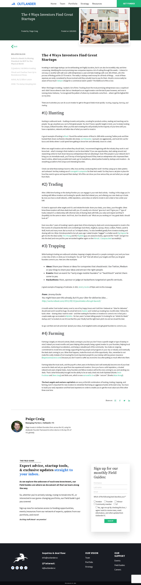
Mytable (69, 316)
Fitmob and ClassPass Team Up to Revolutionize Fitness (23, 73)
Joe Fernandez (85, 139)
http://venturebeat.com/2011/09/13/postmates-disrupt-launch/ (71, 301)
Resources (97, 3)
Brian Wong (117, 375)
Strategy (85, 3)
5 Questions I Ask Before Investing (23, 68)
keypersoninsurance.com (51, 357)
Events (117, 560)
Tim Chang (67, 236)
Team (62, 3)
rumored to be (88, 375)
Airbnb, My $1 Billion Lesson (21, 79)
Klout (66, 136)
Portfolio (72, 3)
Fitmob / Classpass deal (102, 238)
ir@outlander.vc (48, 568)
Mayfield (80, 236)
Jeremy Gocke (83, 287)
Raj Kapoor (122, 233)
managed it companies (78, 171)
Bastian (85, 311)
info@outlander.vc (50, 557)
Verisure (60, 81)
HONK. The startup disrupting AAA (23, 84)
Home (53, 3)
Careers (117, 569)
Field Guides (119, 565)
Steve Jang (56, 375)
